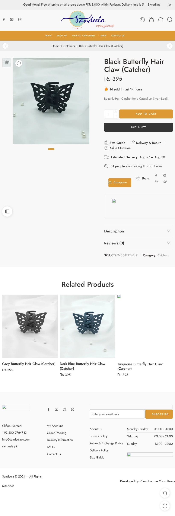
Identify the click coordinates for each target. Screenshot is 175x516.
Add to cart (146, 114)
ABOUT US (62, 35)
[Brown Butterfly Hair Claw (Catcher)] (5, 46)
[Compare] (18, 63)
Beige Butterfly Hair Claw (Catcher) (144, 364)
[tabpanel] (51, 102)
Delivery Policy (99, 450)
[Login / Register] (142, 20)
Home (55, 46)
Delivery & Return (148, 142)
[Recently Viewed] (165, 506)
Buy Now (138, 127)
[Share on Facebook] (156, 175)
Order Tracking (56, 432)
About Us (96, 429)
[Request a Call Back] (165, 493)
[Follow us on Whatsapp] (72, 409)
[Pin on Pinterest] (164, 175)
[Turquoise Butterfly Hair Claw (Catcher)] (87, 326)
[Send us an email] (12, 19)
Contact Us (54, 454)
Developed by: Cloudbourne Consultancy (147, 481)
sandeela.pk (9, 446)
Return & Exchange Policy (106, 443)
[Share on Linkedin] (156, 181)
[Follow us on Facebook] (4, 19)
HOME (48, 35)
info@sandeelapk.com (16, 439)
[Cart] (152, 20)
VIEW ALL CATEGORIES (83, 35)
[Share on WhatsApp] (165, 181)
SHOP (103, 35)
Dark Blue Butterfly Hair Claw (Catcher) (25, 366)
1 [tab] (51, 153)
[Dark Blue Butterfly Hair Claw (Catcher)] (30, 326)
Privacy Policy (98, 436)
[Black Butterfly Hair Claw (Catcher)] (6, 62)
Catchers (69, 46)
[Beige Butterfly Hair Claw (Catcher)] (170, 46)
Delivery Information (60, 440)
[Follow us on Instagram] (20, 19)
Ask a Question (119, 148)
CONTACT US (117, 35)
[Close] (170, 5)
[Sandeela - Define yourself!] (87, 20)
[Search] (170, 20)
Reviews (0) (114, 243)
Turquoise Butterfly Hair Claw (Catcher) (82, 366)
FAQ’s (51, 447)
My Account (55, 425)
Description (114, 231)
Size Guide (116, 142)
